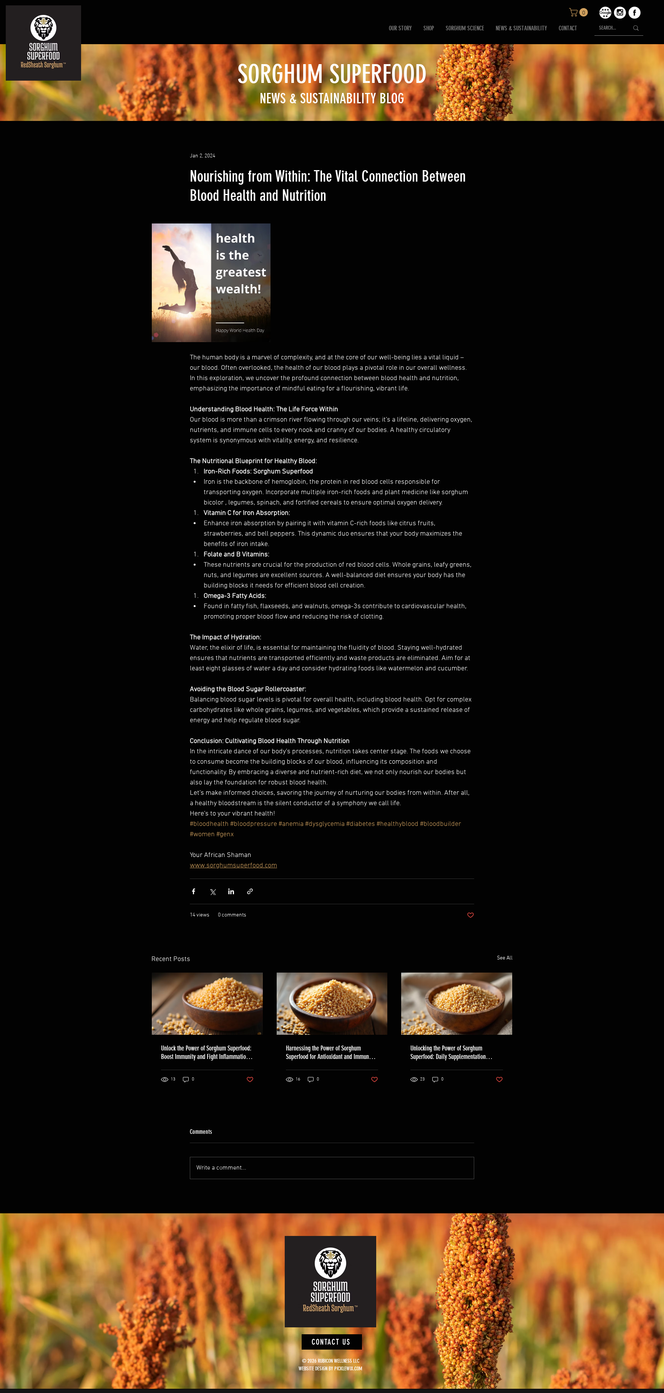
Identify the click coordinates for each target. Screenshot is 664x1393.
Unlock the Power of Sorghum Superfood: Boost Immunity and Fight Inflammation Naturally (206, 1052)
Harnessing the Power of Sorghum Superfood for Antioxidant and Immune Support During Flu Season (329, 1052)
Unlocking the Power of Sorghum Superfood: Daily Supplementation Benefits (448, 1052)
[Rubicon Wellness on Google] (605, 13)
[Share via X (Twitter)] (212, 891)
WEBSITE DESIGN (313, 1368)
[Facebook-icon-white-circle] (634, 13)
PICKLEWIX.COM (348, 1368)
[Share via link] (250, 891)
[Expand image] (211, 282)
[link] (579, 12)
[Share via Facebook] (193, 891)
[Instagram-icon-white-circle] (620, 13)
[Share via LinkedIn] (231, 891)
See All (505, 958)
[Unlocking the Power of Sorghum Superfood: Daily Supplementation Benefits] (456, 1004)
